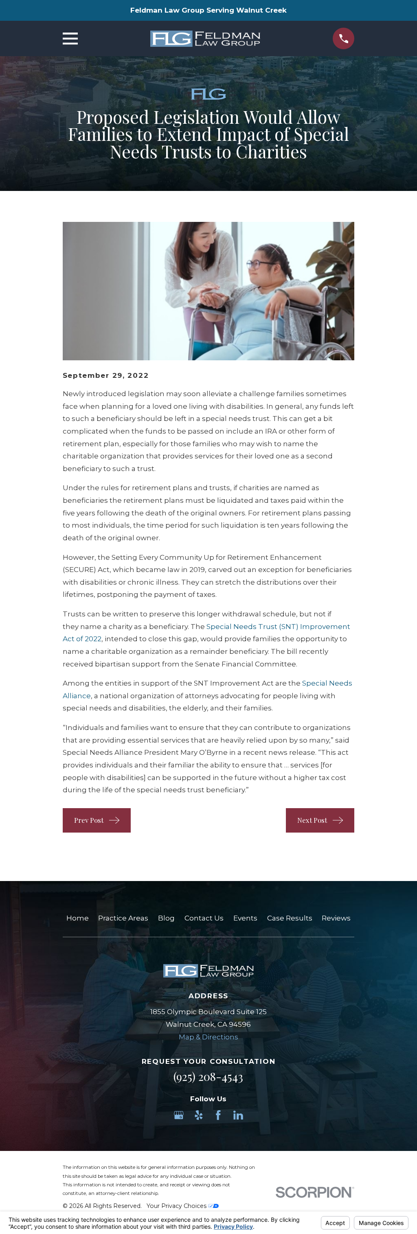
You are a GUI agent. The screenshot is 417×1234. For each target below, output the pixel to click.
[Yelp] (199, 1115)
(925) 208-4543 (208, 1076)
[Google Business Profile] (179, 1115)
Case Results (289, 918)
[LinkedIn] (238, 1115)
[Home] (205, 39)
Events (245, 918)
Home (77, 918)
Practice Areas (123, 918)
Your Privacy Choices (177, 1206)
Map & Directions (208, 1037)
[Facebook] (218, 1115)
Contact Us (204, 918)
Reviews (336, 918)
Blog (166, 918)
